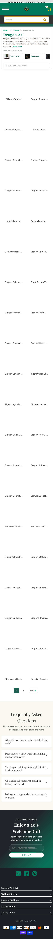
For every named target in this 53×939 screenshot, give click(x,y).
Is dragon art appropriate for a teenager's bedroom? (26, 796)
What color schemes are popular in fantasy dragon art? (23, 782)
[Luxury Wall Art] (26, 9)
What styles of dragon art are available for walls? (26, 741)
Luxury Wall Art (30, 921)
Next (32, 690)
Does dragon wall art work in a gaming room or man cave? (25, 755)
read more (17, 47)
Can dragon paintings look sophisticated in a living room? (25, 769)
